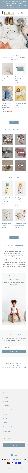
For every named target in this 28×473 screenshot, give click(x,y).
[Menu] (25, 12)
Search (5, 418)
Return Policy (7, 405)
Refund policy (7, 431)
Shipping (5, 401)
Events (5, 414)
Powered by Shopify (21, 468)
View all (14, 122)
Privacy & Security (8, 422)
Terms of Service (8, 410)
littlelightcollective (11, 468)
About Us (6, 397)
